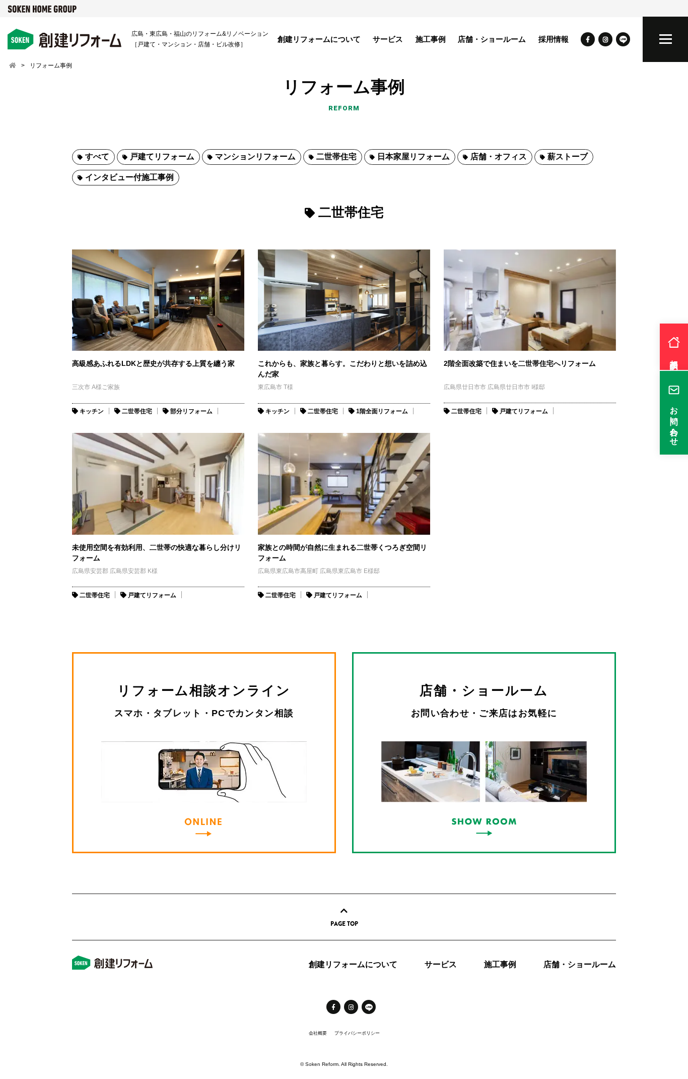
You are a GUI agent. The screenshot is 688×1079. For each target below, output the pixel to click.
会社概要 (318, 1033)
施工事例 (431, 39)
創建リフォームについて (319, 39)
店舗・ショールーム (492, 39)
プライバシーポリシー (357, 1033)
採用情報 (553, 39)
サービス (388, 39)
